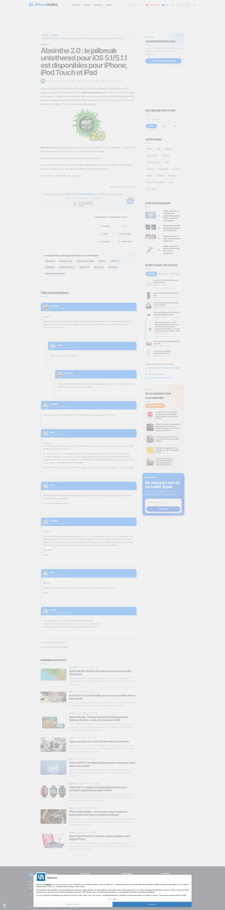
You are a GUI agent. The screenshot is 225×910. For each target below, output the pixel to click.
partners (49, 884)
